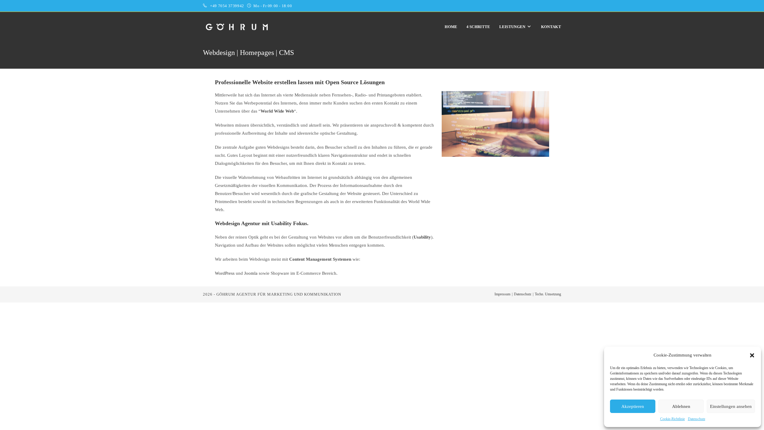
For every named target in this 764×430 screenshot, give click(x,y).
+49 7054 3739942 (227, 6)
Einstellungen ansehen (731, 406)
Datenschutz (696, 419)
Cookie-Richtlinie (672, 419)
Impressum (502, 294)
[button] (752, 355)
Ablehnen (681, 406)
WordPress (225, 273)
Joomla (251, 273)
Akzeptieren (632, 406)
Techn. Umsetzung (548, 294)
